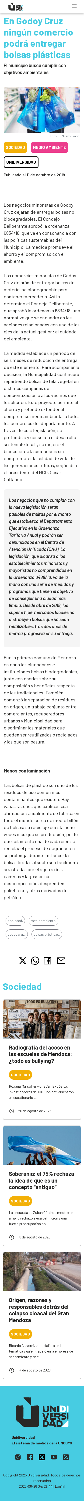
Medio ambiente (49, 147)
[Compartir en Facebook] (48, 960)
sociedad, (15, 920)
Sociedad (15, 147)
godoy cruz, (17, 934)
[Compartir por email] (61, 960)
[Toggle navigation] (74, 6)
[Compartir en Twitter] (22, 960)
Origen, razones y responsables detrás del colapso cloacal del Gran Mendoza (39, 1309)
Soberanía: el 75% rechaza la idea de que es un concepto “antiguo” (41, 1180)
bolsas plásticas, (47, 934)
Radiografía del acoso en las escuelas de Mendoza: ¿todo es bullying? (40, 1054)
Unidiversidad (21, 162)
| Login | (59, 1486)
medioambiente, (43, 920)
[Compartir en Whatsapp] (35, 960)
